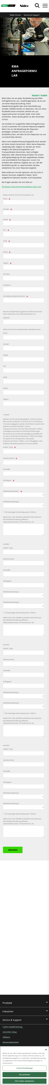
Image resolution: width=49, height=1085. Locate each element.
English (44, 95)
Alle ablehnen (24, 1074)
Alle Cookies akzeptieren (24, 1081)
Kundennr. (7, 285)
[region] (24, 1065)
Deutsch (35, 95)
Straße (5, 219)
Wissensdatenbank (11, 1042)
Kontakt (6, 209)
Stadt (5, 241)
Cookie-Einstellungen (24, 1068)
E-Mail (5, 252)
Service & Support (31, 15)
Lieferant (6, 318)
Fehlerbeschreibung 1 (11, 491)
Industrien (8, 1011)
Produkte (7, 1002)
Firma (5, 199)
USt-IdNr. (6, 274)
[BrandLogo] (8, 6)
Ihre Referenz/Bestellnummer (14, 296)
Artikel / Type (8, 447)
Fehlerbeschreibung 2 (11, 501)
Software (6, 1037)
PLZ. (4, 230)
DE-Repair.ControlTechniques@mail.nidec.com (21, 186)
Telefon (6, 263)
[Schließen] (46, 1049)
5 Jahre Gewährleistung (12, 1027)
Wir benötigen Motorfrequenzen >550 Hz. (20, 512)
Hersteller (6, 469)
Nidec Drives (15, 15)
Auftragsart (7, 480)
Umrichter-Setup (10, 1032)
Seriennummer (8, 458)
